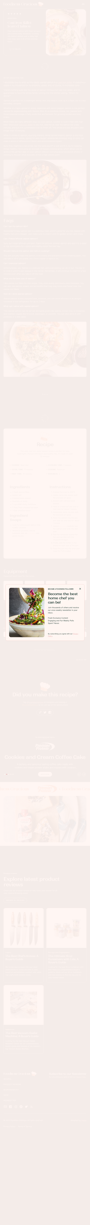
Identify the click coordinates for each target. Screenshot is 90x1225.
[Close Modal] (80, 588)
